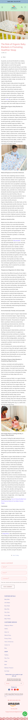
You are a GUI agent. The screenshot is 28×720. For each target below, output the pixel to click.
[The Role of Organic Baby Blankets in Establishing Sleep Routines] (14, 418)
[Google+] (12, 689)
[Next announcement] (25, 1)
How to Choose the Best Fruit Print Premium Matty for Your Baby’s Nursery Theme (13, 501)
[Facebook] (9, 689)
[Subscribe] (22, 683)
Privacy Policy (8, 695)
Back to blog (16, 555)
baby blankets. (17, 240)
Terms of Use (15, 695)
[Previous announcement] (2, 1)
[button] (2, 7)
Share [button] (4, 57)
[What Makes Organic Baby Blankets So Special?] (14, 157)
